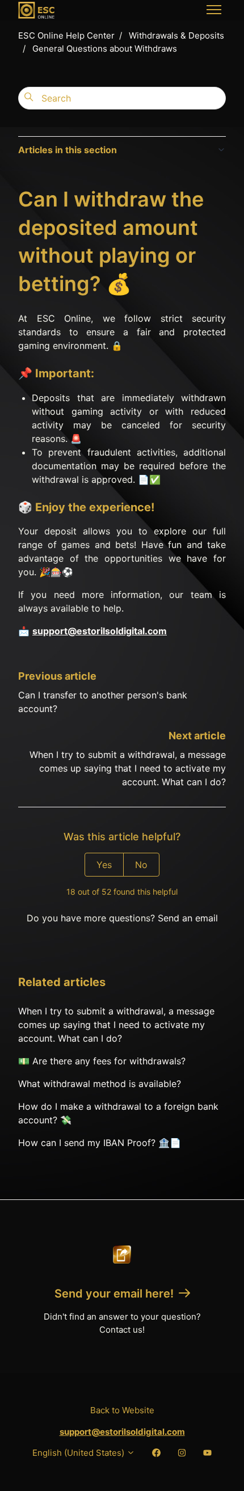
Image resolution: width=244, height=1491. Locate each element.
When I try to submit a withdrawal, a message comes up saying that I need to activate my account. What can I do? (128, 768)
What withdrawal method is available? (99, 1083)
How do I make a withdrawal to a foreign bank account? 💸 (118, 1113)
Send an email (188, 918)
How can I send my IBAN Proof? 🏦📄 (99, 1142)
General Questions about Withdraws (104, 48)
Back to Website (122, 1410)
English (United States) (79, 1452)
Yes (104, 864)
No (141, 864)
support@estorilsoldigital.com (99, 631)
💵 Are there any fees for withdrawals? (102, 1061)
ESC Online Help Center (66, 35)
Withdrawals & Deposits (176, 35)
